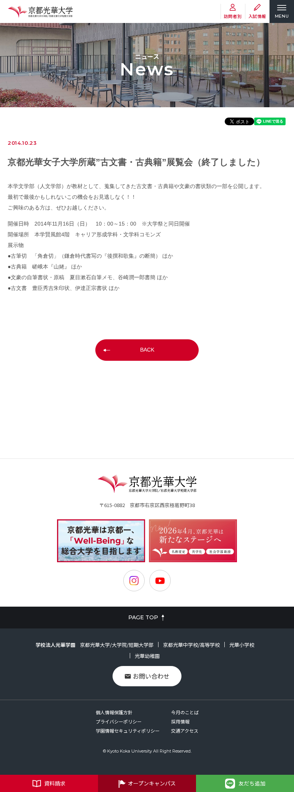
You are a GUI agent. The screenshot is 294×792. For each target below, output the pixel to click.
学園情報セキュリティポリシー (128, 730)
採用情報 (180, 721)
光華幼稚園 (147, 655)
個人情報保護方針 (114, 712)
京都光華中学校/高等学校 (191, 644)
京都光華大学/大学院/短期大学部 (117, 644)
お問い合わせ (151, 676)
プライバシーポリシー (119, 721)
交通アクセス (184, 730)
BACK (147, 350)
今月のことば (185, 712)
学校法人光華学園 (55, 644)
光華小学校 (241, 644)
